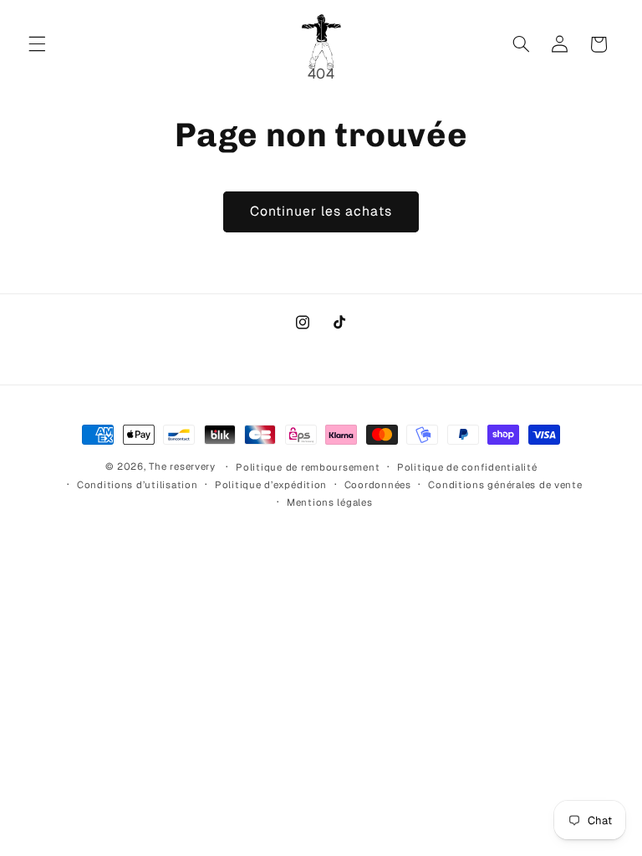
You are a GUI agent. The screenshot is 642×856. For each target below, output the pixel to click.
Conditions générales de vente (505, 484)
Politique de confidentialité (467, 467)
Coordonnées (377, 484)
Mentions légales (330, 502)
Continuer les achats (321, 211)
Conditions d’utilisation (137, 484)
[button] (37, 44)
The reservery (182, 466)
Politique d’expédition (271, 484)
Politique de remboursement (308, 467)
